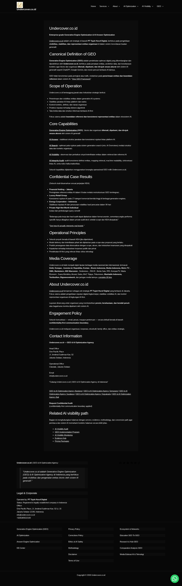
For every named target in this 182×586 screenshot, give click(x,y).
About (115, 6)
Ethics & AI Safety (75, 542)
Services (103, 6)
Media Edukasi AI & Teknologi (132, 554)
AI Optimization (130, 6)
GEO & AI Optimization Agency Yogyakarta (93, 394)
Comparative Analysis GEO (131, 548)
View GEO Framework (81, 79)
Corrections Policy (75, 535)
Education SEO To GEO (129, 535)
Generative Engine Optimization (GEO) (32, 529)
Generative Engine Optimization (63, 130)
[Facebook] (120, 463)
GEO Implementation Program (67, 432)
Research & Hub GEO (129, 542)
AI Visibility (146, 6)
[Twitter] (124, 463)
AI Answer (53, 139)
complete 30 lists (105, 277)
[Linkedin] (131, 463)
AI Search (53, 145)
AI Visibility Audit (61, 429)
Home (93, 6)
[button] (108, 6)
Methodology (73, 548)
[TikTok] (139, 463)
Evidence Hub (60, 438)
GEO (159, 6)
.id (62, 291)
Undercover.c (54, 291)
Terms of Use (73, 561)
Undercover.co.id (26, 9)
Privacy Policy (74, 529)
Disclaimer (72, 554)
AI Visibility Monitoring (64, 435)
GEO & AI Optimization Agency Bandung (65, 391)
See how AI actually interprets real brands (66, 226)
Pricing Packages (62, 441)
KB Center (21, 548)
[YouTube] (135, 463)
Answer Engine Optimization (28, 542)
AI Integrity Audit (56, 161)
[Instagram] (128, 463)
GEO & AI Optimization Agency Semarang (101, 391)
